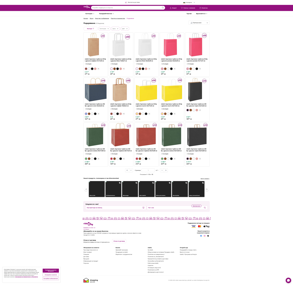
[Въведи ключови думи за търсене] (163, 7)
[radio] (86, 69)
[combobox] (128, 8)
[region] (31, 275)
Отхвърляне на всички (51, 275)
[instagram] (204, 236)
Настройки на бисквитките (156, 261)
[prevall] (127, 170)
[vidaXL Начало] (86, 7)
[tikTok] (208, 236)
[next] (162, 170)
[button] (132, 2)
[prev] (131, 170)
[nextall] (166, 170)
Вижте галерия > (205, 178)
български (189, 2)
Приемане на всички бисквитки (50, 270)
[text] (87, 72)
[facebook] (201, 236)
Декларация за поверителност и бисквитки (26, 277)
